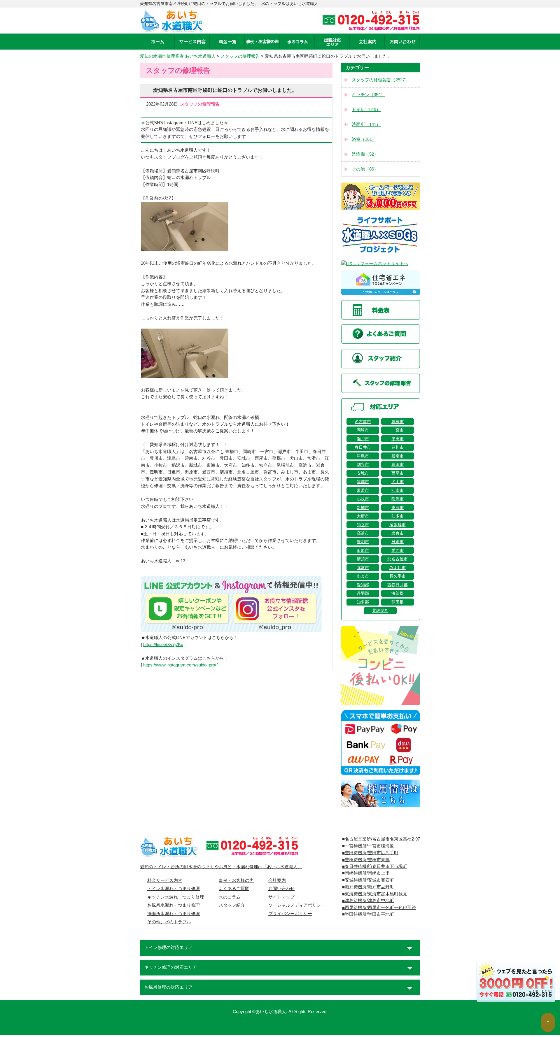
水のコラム (230, 897)
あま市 (363, 576)
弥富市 (363, 567)
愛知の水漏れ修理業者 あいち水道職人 (178, 56)
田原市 (363, 550)
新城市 (363, 507)
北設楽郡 (380, 610)
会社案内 (277, 880)
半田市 (397, 438)
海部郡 (397, 593)
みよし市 (397, 567)
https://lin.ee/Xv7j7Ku (163, 644)
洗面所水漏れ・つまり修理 (173, 913)
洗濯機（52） (365, 154)
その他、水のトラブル (169, 922)
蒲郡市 (363, 481)
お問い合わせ (281, 888)
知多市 (397, 516)
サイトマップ (281, 897)
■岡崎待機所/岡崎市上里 (366, 873)
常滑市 (363, 490)
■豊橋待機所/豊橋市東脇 (366, 859)
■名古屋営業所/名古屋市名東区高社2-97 (381, 839)
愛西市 (397, 550)
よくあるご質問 (234, 888)
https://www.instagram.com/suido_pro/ (179, 665)
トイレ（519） (366, 109)
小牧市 (363, 498)
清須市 (363, 559)
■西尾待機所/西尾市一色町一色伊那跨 (379, 907)
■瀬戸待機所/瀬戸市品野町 (368, 887)
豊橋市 (397, 421)
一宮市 (397, 430)
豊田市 (397, 464)
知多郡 (363, 602)
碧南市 (397, 456)
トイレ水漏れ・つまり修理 (173, 888)
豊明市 (363, 541)
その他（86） (365, 169)
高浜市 (363, 533)
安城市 (363, 473)
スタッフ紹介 (232, 905)
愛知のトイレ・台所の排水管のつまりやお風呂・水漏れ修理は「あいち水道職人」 (221, 866)
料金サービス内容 (164, 880)
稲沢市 (397, 498)
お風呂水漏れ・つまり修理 (173, 905)
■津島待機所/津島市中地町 (368, 900)
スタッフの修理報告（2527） (380, 80)
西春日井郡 (397, 584)
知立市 (363, 524)
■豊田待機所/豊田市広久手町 (370, 852)
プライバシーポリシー (290, 913)
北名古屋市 (397, 559)
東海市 (397, 507)
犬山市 (397, 481)
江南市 (397, 490)
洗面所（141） (366, 124)
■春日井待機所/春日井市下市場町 (374, 866)
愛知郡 (363, 584)
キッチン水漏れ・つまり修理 (175, 897)
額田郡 (397, 602)
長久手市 (397, 576)
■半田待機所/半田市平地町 (368, 914)
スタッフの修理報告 (240, 56)
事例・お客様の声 (236, 880)
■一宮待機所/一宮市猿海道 (368, 846)
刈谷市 (363, 464)
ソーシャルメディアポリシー (296, 905)
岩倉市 (397, 533)
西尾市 (397, 473)
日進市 (397, 541)
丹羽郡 (363, 593)
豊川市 (397, 447)
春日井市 (363, 447)
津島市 (363, 456)
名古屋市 (363, 421)
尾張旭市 (397, 524)
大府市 (363, 516)
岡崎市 (363, 430)
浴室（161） (364, 139)
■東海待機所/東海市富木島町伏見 (374, 894)
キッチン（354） (368, 94)
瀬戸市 (363, 438)
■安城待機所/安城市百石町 (368, 880)
